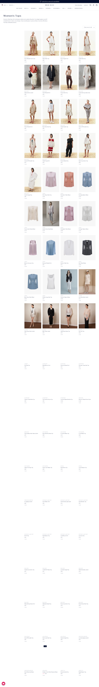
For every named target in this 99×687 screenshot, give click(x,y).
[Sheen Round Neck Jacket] (32, 315)
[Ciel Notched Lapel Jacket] (69, 486)
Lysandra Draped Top (65, 569)
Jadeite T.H (63, 670)
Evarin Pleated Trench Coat (29, 58)
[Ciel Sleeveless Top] (87, 486)
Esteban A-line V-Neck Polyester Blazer (50, 672)
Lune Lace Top (81, 535)
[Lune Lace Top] (87, 520)
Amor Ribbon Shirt (46, 501)
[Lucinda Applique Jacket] (87, 622)
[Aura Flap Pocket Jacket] (87, 281)
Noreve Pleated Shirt (28, 126)
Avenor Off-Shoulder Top (83, 126)
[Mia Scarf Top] (87, 315)
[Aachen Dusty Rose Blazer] (51, 213)
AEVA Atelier (26, 636)
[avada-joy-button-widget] (3, 683)
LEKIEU (44, 193)
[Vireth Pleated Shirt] (51, 77)
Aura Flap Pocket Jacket (83, 297)
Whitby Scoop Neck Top (47, 297)
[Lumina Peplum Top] (87, 452)
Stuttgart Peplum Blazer (83, 229)
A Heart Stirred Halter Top (29, 399)
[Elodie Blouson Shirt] (51, 350)
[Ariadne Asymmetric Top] (32, 554)
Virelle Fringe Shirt (46, 161)
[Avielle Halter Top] (87, 43)
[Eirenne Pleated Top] (69, 145)
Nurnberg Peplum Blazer (83, 195)
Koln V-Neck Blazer (82, 263)
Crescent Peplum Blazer (65, 297)
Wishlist (86, 5)
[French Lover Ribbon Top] (51, 452)
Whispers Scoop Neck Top (84, 365)
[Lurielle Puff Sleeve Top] (51, 554)
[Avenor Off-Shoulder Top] (87, 111)
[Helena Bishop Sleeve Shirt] (32, 588)
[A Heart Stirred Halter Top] (32, 384)
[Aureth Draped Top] (32, 179)
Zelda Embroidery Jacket (83, 569)
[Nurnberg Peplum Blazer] (87, 179)
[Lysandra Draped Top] (69, 554)
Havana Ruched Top (64, 672)
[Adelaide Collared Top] (51, 588)
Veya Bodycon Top (46, 535)
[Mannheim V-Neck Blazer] (69, 179)
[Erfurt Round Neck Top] (51, 179)
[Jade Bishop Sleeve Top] (69, 315)
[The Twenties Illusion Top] (51, 384)
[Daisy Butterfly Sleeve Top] (51, 418)
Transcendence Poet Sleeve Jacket (31, 433)
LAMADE (80, 295)
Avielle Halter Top (82, 58)
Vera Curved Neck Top (47, 638)
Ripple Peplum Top (82, 672)
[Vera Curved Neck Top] (51, 622)
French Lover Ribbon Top (47, 467)
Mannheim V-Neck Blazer (65, 195)
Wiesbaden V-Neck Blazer (66, 229)
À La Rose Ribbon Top (65, 433)
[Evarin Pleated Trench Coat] (32, 43)
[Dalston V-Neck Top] (69, 247)
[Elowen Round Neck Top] (87, 588)
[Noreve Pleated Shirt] (32, 111)
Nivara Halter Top (64, 92)
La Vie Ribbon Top (82, 433)
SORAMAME (81, 397)
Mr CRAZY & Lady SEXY (47, 500)
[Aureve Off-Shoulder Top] (32, 145)
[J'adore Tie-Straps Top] (32, 452)
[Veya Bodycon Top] (51, 520)
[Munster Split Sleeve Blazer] (32, 213)
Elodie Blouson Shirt (46, 365)
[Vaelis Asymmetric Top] (87, 145)
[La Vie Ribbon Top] (87, 418)
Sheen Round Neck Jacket (29, 331)
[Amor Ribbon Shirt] (51, 486)
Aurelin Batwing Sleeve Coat (84, 92)
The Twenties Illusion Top (48, 399)
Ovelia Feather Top (64, 126)
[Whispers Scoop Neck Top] (87, 350)
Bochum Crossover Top (28, 263)
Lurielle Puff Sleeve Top (47, 569)
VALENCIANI (45, 363)
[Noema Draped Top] (69, 622)
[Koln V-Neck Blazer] (87, 247)
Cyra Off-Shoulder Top (28, 638)
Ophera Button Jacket (28, 92)
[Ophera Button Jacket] (32, 77)
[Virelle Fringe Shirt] (51, 145)
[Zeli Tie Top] (32, 520)
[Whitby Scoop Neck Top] (51, 281)
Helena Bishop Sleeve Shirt (29, 604)
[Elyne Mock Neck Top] (51, 111)
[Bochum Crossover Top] (32, 247)
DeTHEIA (62, 466)
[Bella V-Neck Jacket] (51, 315)
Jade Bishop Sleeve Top (65, 331)
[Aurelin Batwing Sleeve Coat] (87, 77)
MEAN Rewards (78, 5)
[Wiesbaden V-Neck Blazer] (69, 213)
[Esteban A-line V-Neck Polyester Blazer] (51, 656)
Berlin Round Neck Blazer (29, 297)
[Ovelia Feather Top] (69, 111)
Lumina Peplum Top (83, 467)
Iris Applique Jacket (28, 501)
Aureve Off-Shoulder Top (29, 161)
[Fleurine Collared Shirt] (69, 350)
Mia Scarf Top (81, 331)
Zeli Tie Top (26, 535)
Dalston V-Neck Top (64, 263)
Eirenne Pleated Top (64, 161)
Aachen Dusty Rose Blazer (48, 229)
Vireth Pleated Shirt (46, 92)
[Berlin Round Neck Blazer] (32, 281)
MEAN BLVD (45, 670)
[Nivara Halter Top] (69, 77)
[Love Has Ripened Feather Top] (69, 384)
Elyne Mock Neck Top (47, 126)
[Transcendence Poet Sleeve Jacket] (32, 418)
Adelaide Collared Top (47, 604)
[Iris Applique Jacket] (32, 486)
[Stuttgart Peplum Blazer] (87, 213)
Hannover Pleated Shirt (47, 263)
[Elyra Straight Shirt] (69, 43)
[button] (90, 5)
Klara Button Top (64, 467)
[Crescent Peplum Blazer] (69, 281)
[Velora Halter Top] (51, 43)
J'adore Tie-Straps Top (28, 467)
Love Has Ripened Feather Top (66, 399)
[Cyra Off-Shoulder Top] (32, 622)
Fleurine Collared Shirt (65, 365)
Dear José (26, 568)
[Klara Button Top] (69, 452)
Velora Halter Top (46, 58)
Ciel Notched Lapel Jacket (66, 501)
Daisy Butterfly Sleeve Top (48, 433)
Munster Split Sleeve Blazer (29, 229)
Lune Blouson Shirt (64, 535)
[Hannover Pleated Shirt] (51, 247)
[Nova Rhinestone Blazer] (32, 656)
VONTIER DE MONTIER (28, 500)
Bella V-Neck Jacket (46, 331)
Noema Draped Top (64, 638)
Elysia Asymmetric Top (65, 604)
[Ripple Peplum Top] (87, 656)
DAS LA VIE (26, 57)
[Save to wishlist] (39, 32)
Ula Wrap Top (27, 365)
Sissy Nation (45, 432)
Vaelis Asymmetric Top (83, 161)
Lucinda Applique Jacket (84, 638)
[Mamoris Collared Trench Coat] (87, 384)
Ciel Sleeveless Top (82, 501)
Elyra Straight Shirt (64, 58)
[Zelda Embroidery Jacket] (87, 554)
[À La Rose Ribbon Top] (69, 418)
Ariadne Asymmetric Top (29, 569)
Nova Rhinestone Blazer (29, 672)
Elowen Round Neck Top (83, 604)
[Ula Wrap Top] (32, 350)
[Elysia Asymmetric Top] (69, 588)
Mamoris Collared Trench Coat (85, 399)
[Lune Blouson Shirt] (69, 520)
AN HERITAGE (81, 363)
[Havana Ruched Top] (69, 656)
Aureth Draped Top (28, 195)
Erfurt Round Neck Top (47, 195)
